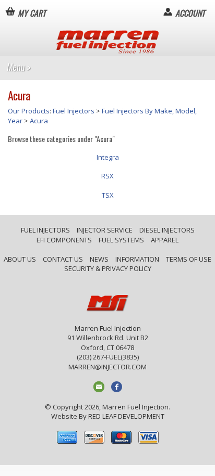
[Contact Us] (98, 386)
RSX (107, 176)
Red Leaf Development (126, 416)
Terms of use (188, 259)
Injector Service (105, 230)
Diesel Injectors (167, 230)
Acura (39, 120)
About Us (20, 259)
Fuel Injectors (73, 110)
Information (137, 259)
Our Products (29, 110)
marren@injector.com (107, 366)
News (99, 259)
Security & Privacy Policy (107, 268)
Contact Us (63, 259)
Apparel (164, 240)
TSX (108, 195)
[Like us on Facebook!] (116, 386)
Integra (108, 157)
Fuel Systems (121, 240)
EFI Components (64, 240)
